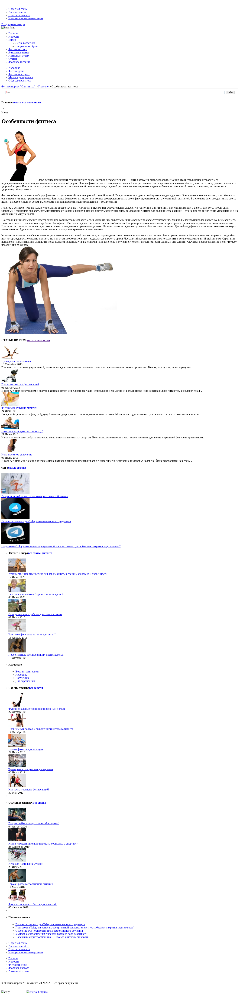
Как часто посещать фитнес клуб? (28, 789)
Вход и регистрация (13, 24)
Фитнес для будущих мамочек (19, 407)
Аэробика (14, 67)
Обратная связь (17, 8)
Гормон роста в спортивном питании (30, 883)
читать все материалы (26, 102)
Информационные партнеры (25, 18)
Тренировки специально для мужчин (30, 769)
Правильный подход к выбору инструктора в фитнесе (40, 728)
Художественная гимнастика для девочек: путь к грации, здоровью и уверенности (57, 573)
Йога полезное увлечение (16, 454)
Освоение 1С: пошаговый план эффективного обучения (49, 930)
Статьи (12, 58)
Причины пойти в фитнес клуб (20, 384)
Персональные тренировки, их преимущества (35, 654)
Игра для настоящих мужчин (25, 863)
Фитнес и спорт (17, 49)
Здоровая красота (18, 52)
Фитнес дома (16, 71)
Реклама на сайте (18, 12)
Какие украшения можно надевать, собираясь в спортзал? (43, 843)
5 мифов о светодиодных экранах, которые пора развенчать (51, 933)
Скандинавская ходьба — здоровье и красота (35, 614)
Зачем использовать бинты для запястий (32, 904)
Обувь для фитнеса (19, 80)
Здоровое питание (19, 61)
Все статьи (39, 802)
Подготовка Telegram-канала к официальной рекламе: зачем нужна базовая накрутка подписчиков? (61, 546)
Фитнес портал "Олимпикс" (18, 86)
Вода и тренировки (27, 671)
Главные (43, 86)
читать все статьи (38, 340)
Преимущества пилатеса (16, 361)
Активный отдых (18, 55)
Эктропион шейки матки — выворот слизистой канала (34, 496)
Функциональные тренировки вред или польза (36, 708)
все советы (36, 687)
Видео (12, 39)
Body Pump (22, 677)
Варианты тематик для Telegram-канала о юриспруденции (36, 521)
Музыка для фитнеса (20, 77)
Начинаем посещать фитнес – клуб (22, 431)
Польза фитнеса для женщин (25, 749)
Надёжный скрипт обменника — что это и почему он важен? (52, 936)
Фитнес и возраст (19, 74)
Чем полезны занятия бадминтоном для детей (35, 594)
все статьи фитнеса (40, 552)
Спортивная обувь (26, 46)
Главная (13, 33)
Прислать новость (19, 15)
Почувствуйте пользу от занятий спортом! (33, 823)
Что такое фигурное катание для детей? (32, 634)
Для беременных (25, 680)
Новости (13, 36)
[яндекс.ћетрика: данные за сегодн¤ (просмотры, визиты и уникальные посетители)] (37, 992)
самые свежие (17, 467)
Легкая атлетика (25, 42)
